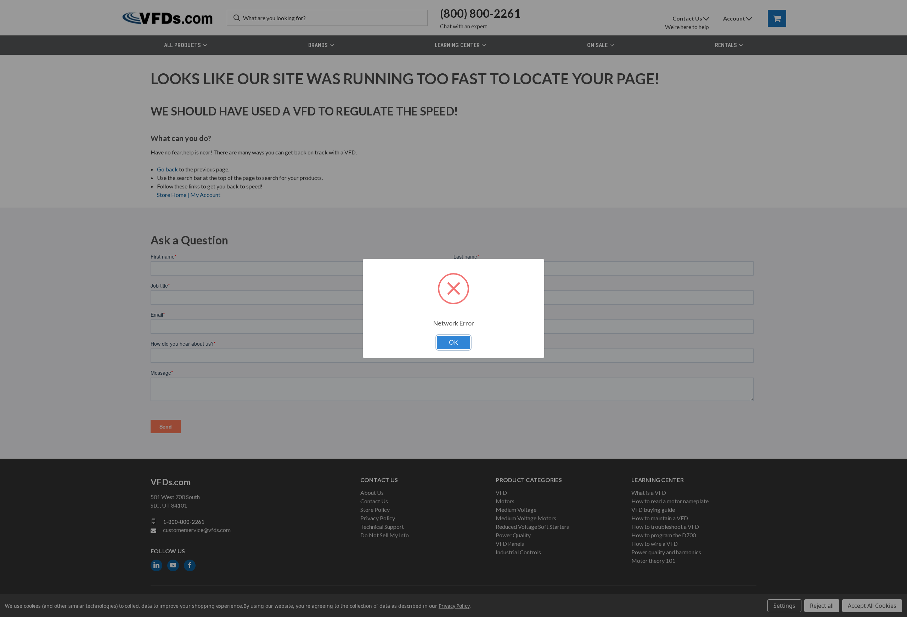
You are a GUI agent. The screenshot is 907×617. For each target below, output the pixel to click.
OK (453, 342)
